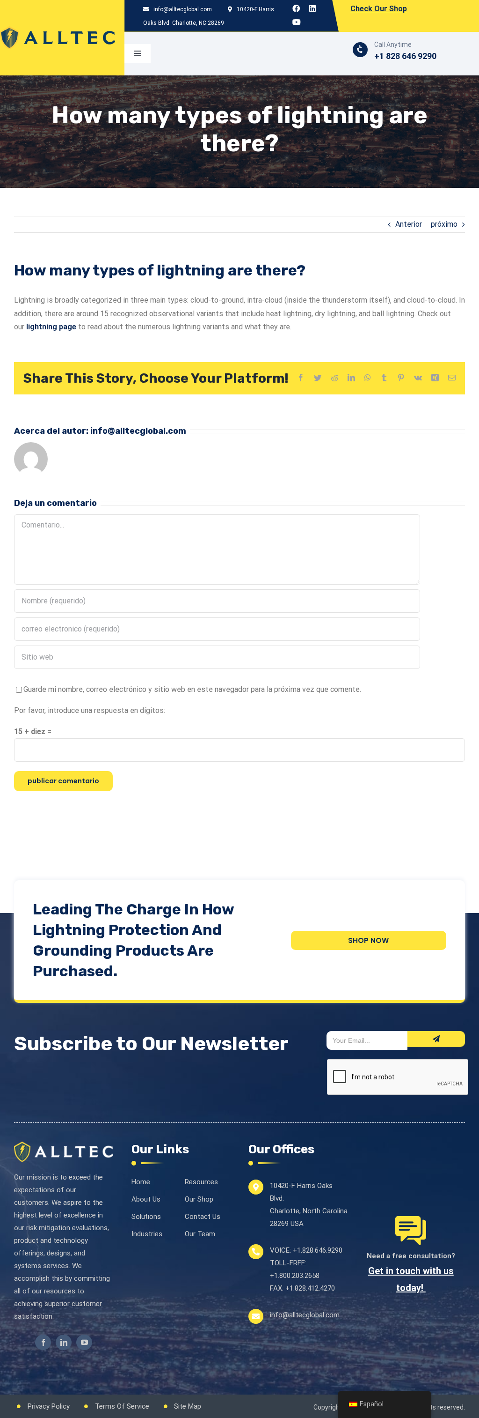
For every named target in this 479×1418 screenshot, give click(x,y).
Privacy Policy (49, 1406)
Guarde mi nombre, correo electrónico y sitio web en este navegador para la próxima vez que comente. (192, 689)
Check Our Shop (378, 8)
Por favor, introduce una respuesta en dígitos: (89, 710)
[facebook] (43, 1342)
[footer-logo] (63, 1145)
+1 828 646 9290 (405, 56)
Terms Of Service (122, 1406)
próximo (444, 224)
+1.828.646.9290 (317, 1250)
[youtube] (84, 1342)
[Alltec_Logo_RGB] (57, 29)
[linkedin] (64, 1342)
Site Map (187, 1406)
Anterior (408, 224)
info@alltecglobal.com (182, 9)
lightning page (51, 326)
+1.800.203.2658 (294, 1275)
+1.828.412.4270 (310, 1288)
